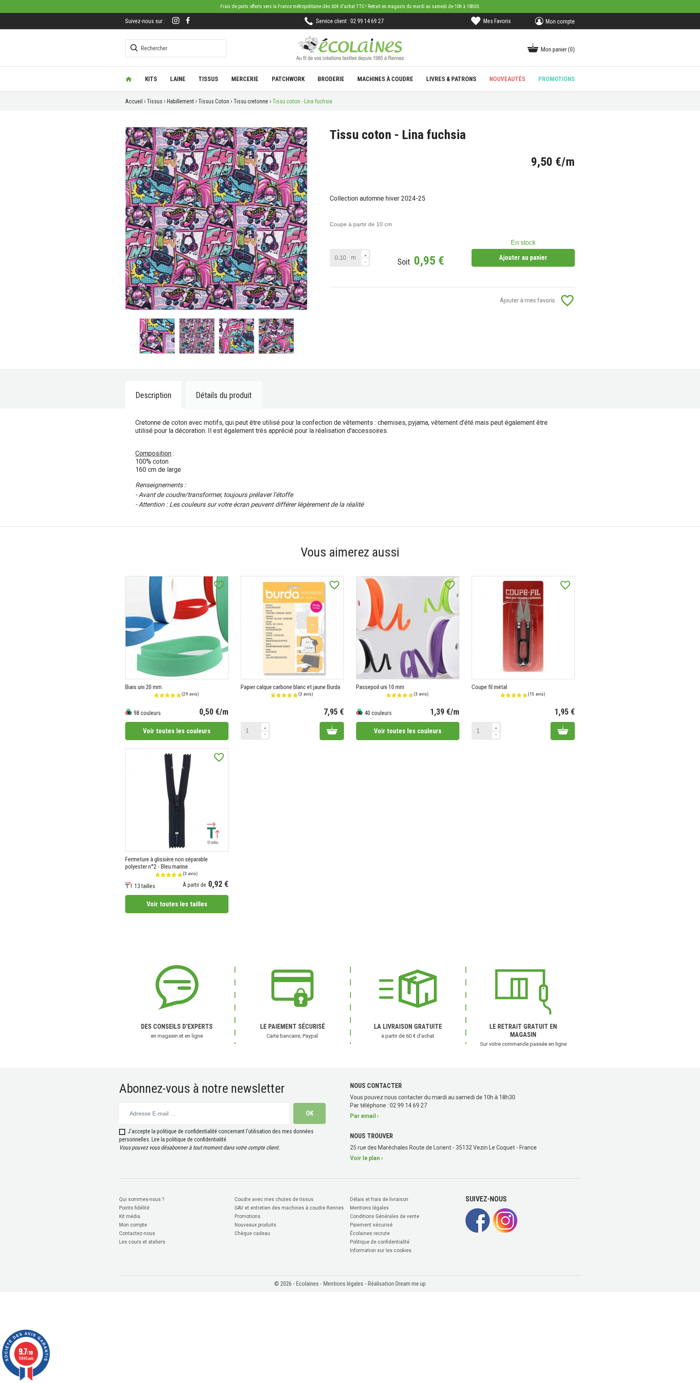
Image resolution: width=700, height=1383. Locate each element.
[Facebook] (188, 20)
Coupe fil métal (489, 687)
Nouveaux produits (255, 1225)
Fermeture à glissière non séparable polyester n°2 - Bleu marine (166, 863)
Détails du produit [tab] (224, 395)
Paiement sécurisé (371, 1225)
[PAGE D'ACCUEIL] (128, 79)
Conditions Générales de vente (384, 1216)
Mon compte (133, 1225)
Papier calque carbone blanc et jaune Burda (290, 687)
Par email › (364, 1116)
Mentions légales (369, 1208)
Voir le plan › (366, 1158)
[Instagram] (175, 21)
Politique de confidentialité (380, 1242)
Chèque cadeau (252, 1233)
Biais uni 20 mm (143, 687)
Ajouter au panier (523, 257)
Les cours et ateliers (142, 1242)
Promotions (247, 1216)
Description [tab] (153, 395)
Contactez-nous (137, 1233)
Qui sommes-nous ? (141, 1199)
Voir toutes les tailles (177, 904)
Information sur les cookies (381, 1250)
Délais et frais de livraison (379, 1199)
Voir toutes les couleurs (177, 731)
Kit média (129, 1216)
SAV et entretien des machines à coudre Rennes (289, 1208)
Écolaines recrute (370, 1233)
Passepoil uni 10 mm (380, 687)
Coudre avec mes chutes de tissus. (275, 1199)
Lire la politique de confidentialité (189, 1139)
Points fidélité (134, 1208)
